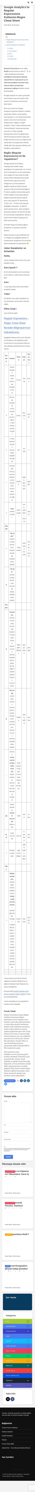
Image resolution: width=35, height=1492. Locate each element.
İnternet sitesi (7, 1139)
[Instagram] (8, 1399)
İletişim (4, 1440)
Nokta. (11, 48)
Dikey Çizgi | (13, 59)
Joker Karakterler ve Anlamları (15, 45)
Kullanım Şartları (7, 1431)
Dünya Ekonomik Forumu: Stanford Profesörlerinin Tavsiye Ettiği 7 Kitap (16, 1207)
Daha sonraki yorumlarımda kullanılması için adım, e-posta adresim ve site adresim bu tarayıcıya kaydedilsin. (17, 1149)
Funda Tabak (7, 25)
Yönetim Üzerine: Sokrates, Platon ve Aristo (20, 1304)
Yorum (5, 1101)
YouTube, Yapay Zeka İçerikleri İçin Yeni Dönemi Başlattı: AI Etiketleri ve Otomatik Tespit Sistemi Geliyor (18, 1465)
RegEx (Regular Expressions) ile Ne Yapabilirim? (17, 41)
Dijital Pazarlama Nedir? (17, 1234)
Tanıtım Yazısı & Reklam (10, 1427)
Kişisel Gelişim (10, 1171)
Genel (7, 1266)
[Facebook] (12, 1399)
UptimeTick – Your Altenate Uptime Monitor (16, 1448)
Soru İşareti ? (13, 51)
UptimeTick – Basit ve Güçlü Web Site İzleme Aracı (18, 1483)
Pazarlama (9, 1234)
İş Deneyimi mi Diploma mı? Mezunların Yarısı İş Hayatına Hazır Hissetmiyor (17, 1175)
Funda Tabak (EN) (8, 1444)
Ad (5, 1125)
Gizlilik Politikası (7, 1436)
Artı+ (11, 53)
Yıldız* (11, 56)
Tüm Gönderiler (9, 1080)
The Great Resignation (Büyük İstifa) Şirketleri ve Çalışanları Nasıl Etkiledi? (16, 1270)
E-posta (6, 1132)
